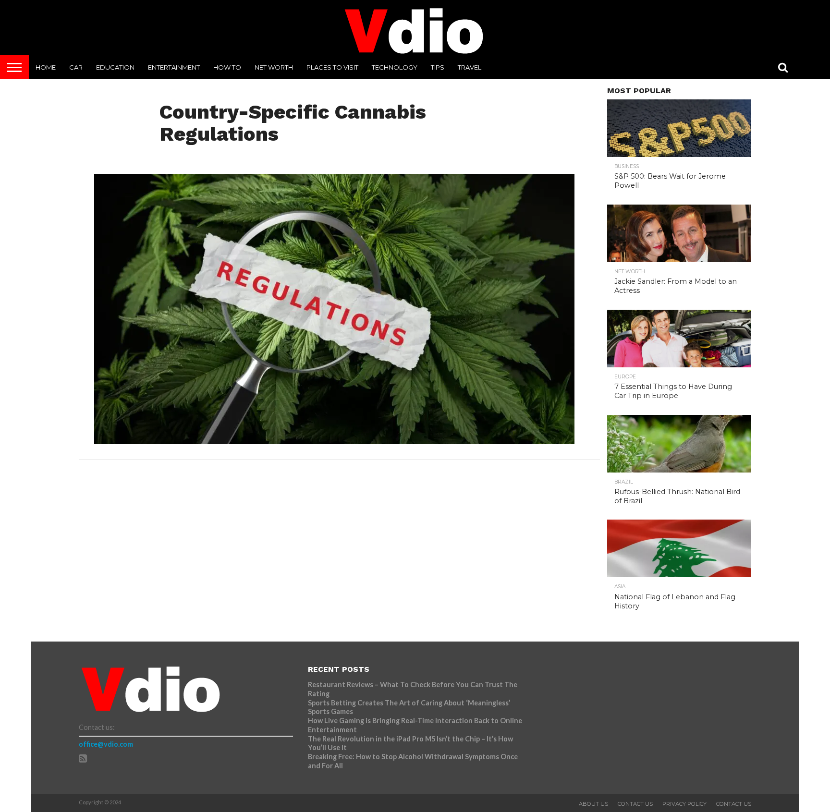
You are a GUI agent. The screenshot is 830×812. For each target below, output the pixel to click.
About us (593, 803)
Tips (437, 67)
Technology (394, 67)
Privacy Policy (684, 803)
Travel (469, 67)
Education (115, 67)
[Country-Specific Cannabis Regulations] (334, 441)
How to (227, 67)
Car (76, 67)
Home (46, 67)
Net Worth (274, 67)
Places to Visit (332, 67)
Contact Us (635, 803)
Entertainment (174, 67)
